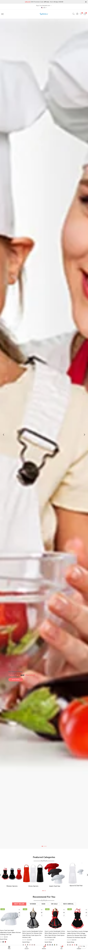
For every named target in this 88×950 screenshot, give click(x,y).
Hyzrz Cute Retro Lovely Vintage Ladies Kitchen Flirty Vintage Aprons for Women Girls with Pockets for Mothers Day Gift (77, 934)
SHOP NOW (16, 679)
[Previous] (3, 434)
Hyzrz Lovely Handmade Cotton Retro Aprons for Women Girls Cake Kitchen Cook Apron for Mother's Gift (32, 934)
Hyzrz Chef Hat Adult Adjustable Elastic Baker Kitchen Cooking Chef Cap (10, 932)
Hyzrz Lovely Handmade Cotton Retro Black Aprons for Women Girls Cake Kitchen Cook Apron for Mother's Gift (55, 934)
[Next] (84, 434)
